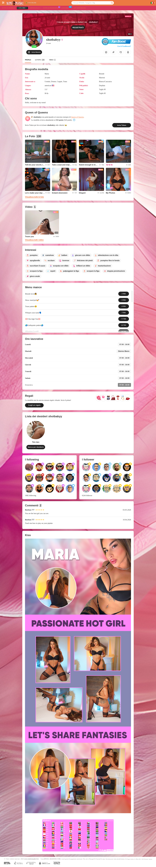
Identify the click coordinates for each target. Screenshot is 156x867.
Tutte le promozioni (50, 8)
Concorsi (64, 8)
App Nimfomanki (80, 8)
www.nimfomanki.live (31, 859)
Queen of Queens (77, 117)
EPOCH (46, 859)
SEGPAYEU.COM (55, 859)
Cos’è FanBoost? (124, 46)
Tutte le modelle (8, 8)
